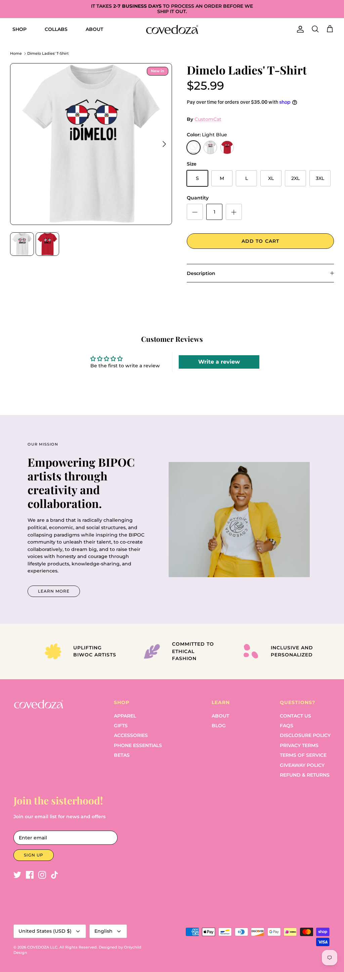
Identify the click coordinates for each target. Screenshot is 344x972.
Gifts (121, 726)
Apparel (125, 716)
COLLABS (56, 29)
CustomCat (208, 119)
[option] (91, 144)
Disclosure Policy (305, 735)
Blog (219, 726)
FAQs (286, 726)
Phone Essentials (138, 745)
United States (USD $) (45, 931)
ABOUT (94, 29)
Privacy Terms (299, 745)
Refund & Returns (305, 775)
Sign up (33, 855)
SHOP (19, 29)
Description (201, 273)
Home (16, 53)
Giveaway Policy (302, 765)
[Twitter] (17, 875)
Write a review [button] (219, 362)
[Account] (299, 29)
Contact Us (295, 716)
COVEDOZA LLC (42, 947)
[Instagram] (42, 875)
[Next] (164, 144)
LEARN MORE (54, 591)
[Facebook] (30, 875)
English (103, 931)
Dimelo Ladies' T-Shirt (48, 53)
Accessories (131, 735)
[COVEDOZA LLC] (172, 29)
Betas (122, 755)
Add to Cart (260, 241)
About (220, 716)
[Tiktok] (54, 875)
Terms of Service (303, 755)
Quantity (198, 198)
